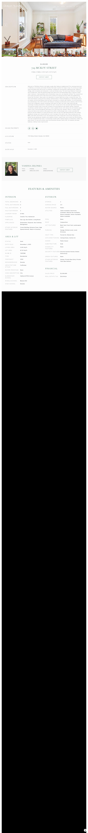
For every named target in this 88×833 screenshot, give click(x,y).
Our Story (69, 6)
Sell (58, 6)
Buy (55, 6)
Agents (63, 6)
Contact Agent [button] (44, 77)
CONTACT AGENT (65, 170)
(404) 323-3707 (34, 170)
